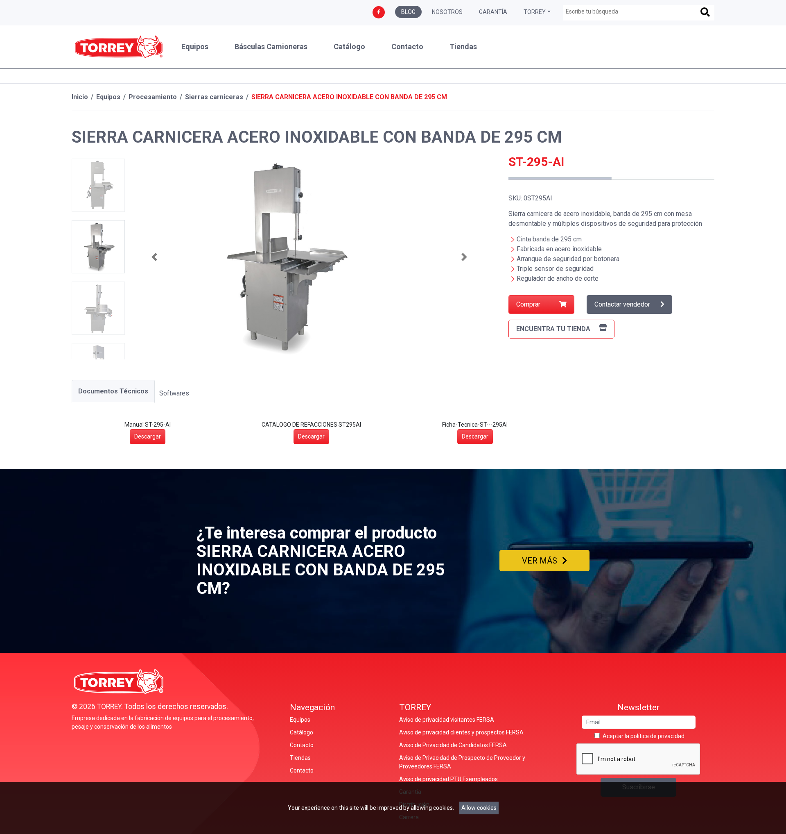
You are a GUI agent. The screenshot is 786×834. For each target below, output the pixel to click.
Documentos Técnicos (113, 391)
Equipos (194, 47)
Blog (408, 12)
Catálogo (349, 47)
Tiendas (463, 47)
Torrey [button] (535, 12)
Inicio (80, 97)
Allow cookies (479, 807)
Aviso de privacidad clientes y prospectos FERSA (461, 732)
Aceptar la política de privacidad (643, 736)
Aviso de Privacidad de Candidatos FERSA (453, 745)
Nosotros (447, 12)
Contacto (407, 47)
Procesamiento (153, 97)
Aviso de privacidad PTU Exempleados (448, 779)
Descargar (147, 436)
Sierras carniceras (214, 97)
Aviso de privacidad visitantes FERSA (446, 719)
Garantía (493, 12)
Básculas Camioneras (271, 47)
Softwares (174, 393)
